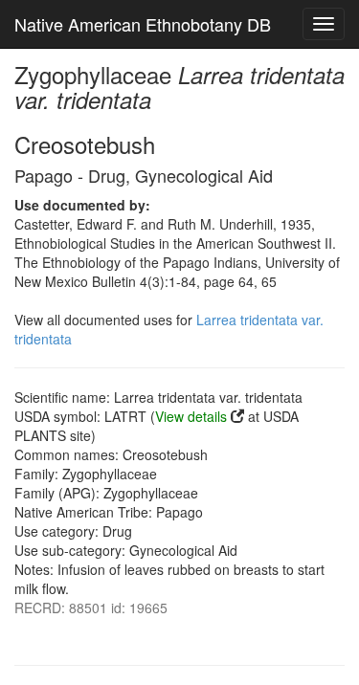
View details (191, 416)
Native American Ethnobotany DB (142, 23)
